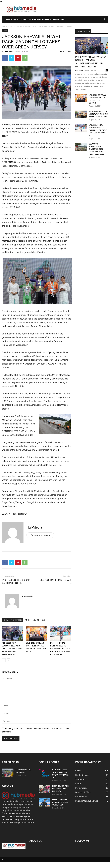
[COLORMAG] (18, 798)
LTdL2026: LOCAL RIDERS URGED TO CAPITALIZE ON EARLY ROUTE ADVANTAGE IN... (98, 130)
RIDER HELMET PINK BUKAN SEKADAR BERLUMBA (60, 788)
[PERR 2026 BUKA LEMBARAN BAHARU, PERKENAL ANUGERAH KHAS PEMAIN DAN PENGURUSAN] (12, 633)
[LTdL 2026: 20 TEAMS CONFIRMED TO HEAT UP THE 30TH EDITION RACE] (36, 633)
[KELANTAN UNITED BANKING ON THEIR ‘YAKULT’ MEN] (44, 802)
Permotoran (58, 19)
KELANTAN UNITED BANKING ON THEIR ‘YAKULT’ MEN (60, 802)
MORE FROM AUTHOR (35, 620)
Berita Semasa (12, 19)
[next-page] (8, 660)
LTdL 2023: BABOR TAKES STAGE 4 (55, 581)
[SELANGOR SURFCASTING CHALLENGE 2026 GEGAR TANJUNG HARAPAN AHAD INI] (81, 147)
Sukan (23, 19)
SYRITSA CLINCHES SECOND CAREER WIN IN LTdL (16, 581)
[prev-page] (4, 660)
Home (4, 26)
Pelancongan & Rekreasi (40, 19)
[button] (104, 19)
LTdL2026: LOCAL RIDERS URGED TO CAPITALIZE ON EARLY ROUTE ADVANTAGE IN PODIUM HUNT (60, 649)
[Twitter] (11, 58)
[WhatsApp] (25, 58)
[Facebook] (5, 58)
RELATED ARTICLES (13, 620)
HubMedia (9, 51)
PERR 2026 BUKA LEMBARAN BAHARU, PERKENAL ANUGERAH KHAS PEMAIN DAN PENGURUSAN (12, 649)
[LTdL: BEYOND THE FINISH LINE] (7, 773)
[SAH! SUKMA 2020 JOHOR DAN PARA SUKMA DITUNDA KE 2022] (44, 773)
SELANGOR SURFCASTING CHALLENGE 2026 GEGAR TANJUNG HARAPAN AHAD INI (96, 149)
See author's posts (40, 535)
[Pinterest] (18, 58)
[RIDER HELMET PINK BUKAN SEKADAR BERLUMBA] (44, 789)
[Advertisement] (74, 9)
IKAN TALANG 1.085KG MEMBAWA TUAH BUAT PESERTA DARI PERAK (98, 114)
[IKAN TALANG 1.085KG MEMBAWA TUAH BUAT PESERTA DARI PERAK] (81, 114)
